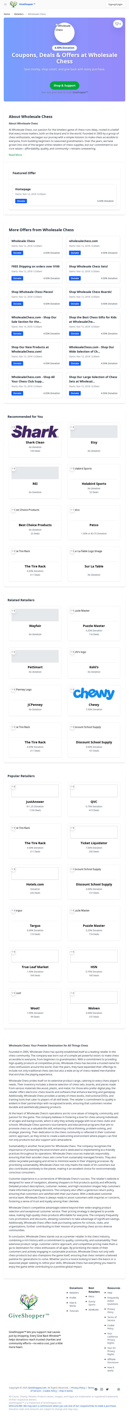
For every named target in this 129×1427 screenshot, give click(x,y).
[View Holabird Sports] (94, 481)
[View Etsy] (94, 440)
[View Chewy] (94, 700)
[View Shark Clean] (35, 440)
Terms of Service (112, 1319)
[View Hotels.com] (35, 882)
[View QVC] (94, 799)
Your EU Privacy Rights (111, 1351)
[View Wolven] (94, 1006)
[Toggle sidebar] (5, 4)
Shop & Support (65, 85)
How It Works (73, 1304)
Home (7, 14)
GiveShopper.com (37, 1387)
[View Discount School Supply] (94, 740)
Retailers (19, 14)
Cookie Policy (110, 1327)
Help (109, 1292)
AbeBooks (94, 1309)
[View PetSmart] (35, 663)
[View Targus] (35, 923)
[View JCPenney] (35, 700)
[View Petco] (94, 522)
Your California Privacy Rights (112, 1338)
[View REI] (35, 481)
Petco (91, 1296)
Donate (21, 200)
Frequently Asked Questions (113, 1300)
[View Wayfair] (35, 623)
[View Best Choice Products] (35, 522)
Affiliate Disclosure (112, 1361)
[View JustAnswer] (35, 799)
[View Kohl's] (94, 663)
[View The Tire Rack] (35, 564)
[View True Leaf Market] (35, 964)
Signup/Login (115, 4)
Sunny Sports (92, 1303)
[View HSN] (94, 964)
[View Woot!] (35, 1006)
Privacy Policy (111, 1310)
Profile (73, 1297)
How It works (110, 1369)
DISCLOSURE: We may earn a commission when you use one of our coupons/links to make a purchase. (62, 1405)
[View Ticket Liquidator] (94, 840)
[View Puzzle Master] (94, 623)
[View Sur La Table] (94, 564)
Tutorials (74, 1310)
